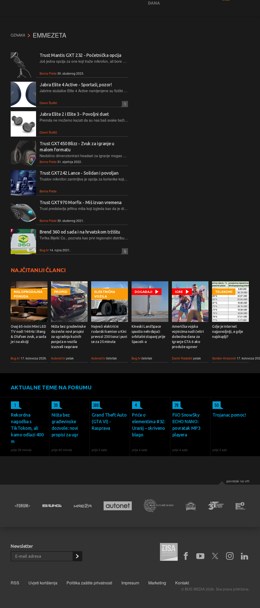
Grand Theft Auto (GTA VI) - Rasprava (109, 421)
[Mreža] (82, 505)
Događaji (143, 291)
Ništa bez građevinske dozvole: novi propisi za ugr (65, 424)
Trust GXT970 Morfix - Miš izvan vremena (81, 202)
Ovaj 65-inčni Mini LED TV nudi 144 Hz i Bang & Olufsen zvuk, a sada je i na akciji (28, 334)
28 (175, 405)
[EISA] (169, 552)
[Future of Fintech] (240, 506)
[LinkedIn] (244, 556)
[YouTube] (200, 556)
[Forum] (22, 505)
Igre (179, 291)
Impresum (130, 583)
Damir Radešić (182, 358)
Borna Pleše (48, 73)
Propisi (60, 291)
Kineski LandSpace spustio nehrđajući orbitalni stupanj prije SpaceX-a (148, 334)
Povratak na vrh (237, 481)
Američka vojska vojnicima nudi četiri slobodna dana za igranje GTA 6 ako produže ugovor (188, 336)
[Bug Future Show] (159, 506)
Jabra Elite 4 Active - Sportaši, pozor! (76, 84)
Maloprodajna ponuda (28, 294)
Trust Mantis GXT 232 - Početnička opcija (80, 55)
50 (216, 405)
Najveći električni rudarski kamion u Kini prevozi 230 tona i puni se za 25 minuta (109, 334)
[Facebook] (185, 556)
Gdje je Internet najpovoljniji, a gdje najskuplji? (227, 331)
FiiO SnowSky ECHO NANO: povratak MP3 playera (186, 424)
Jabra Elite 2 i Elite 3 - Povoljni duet (74, 114)
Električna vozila (104, 294)
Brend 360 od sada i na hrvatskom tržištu (80, 231)
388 (95, 405)
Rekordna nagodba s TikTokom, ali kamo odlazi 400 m (27, 428)
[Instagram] (230, 556)
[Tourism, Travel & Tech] (216, 506)
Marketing (157, 583)
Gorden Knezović (224, 358)
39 (55, 405)
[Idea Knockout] (191, 505)
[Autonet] (118, 506)
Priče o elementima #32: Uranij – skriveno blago (148, 424)
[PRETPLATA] (77, 556)
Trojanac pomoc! (229, 414)
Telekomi (223, 291)
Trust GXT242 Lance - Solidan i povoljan (79, 172)
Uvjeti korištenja (42, 583)
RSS (15, 583)
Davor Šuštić (48, 103)
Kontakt (182, 583)
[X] (215, 556)
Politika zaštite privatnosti (89, 583)
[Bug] (52, 505)
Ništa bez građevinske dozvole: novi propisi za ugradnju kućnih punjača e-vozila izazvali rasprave (68, 336)
